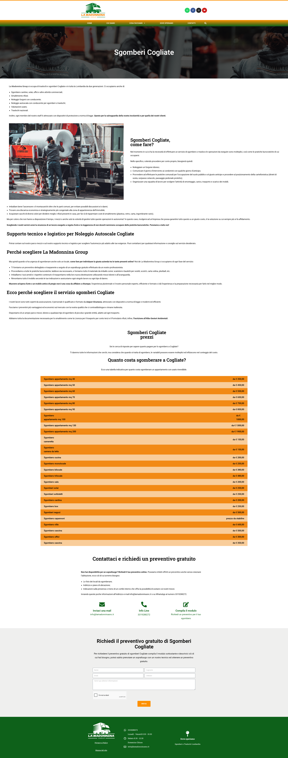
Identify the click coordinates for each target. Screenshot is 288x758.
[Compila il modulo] (186, 604)
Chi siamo (110, 23)
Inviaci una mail (102, 610)
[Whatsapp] (187, 10)
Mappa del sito (101, 750)
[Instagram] (198, 10)
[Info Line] (144, 604)
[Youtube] (204, 10)
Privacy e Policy (101, 743)
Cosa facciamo (136, 23)
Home (89, 23)
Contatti (192, 23)
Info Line (144, 610)
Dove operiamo (166, 23)
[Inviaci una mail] (102, 604)
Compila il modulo (186, 610)
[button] (205, 23)
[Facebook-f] (193, 10)
